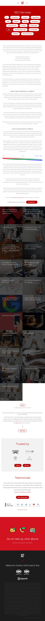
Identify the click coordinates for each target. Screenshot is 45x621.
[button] (31, 202)
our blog (14, 419)
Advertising (15, 17)
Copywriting (35, 17)
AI (6, 17)
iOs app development (18, 606)
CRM (8, 21)
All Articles (30, 617)
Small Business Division (22, 509)
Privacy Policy (25, 617)
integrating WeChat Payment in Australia (13, 611)
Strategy (23, 25)
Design (25, 21)
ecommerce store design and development (28, 587)
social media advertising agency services (33, 588)
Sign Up (22, 405)
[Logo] (22, 3)
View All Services (27, 33)
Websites (15, 33)
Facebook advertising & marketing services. (14, 590)
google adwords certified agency (20, 612)
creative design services (27, 598)
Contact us (34, 613)
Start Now (22, 430)
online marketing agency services (17, 588)
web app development (36, 606)
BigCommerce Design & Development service (15, 598)
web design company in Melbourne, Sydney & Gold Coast (17, 597)
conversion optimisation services (25, 613)
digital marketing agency (18, 197)
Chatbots (25, 17)
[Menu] (18, 3)
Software (16, 21)
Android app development (26, 606)
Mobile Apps (33, 25)
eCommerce (35, 21)
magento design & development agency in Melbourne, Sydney (22, 601)
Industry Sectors (12, 25)
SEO (9, 29)
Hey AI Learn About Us (37, 617)
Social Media (33, 29)
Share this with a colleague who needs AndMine (22, 542)
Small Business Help (20, 29)
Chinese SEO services (27, 611)
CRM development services (18, 608)
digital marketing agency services (14, 587)
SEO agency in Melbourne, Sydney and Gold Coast (20, 609)
